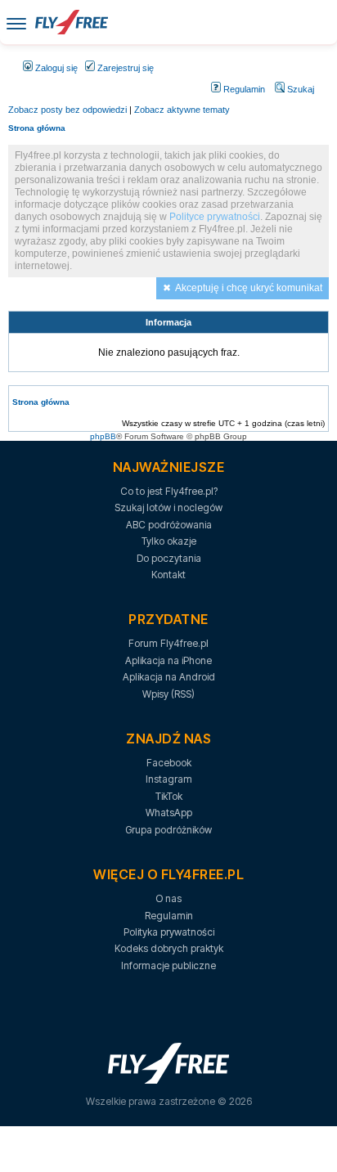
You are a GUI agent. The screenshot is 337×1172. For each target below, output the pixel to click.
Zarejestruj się (124, 68)
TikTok (168, 796)
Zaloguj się (55, 68)
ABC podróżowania (169, 525)
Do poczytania (169, 558)
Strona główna (36, 127)
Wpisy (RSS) (168, 694)
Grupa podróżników (168, 830)
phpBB (103, 436)
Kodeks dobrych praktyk (169, 948)
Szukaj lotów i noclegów (168, 507)
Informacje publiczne (168, 965)
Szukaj (299, 89)
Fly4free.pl (71, 22)
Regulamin (243, 89)
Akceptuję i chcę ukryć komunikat (248, 288)
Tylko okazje (169, 541)
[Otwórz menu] (16, 22)
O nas (168, 898)
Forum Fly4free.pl (168, 643)
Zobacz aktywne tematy (182, 110)
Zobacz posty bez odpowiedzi (67, 110)
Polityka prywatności (169, 932)
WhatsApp (169, 812)
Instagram (169, 779)
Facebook (168, 763)
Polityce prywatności (214, 216)
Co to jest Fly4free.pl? (169, 491)
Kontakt (168, 574)
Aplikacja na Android (169, 677)
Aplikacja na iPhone (168, 660)
